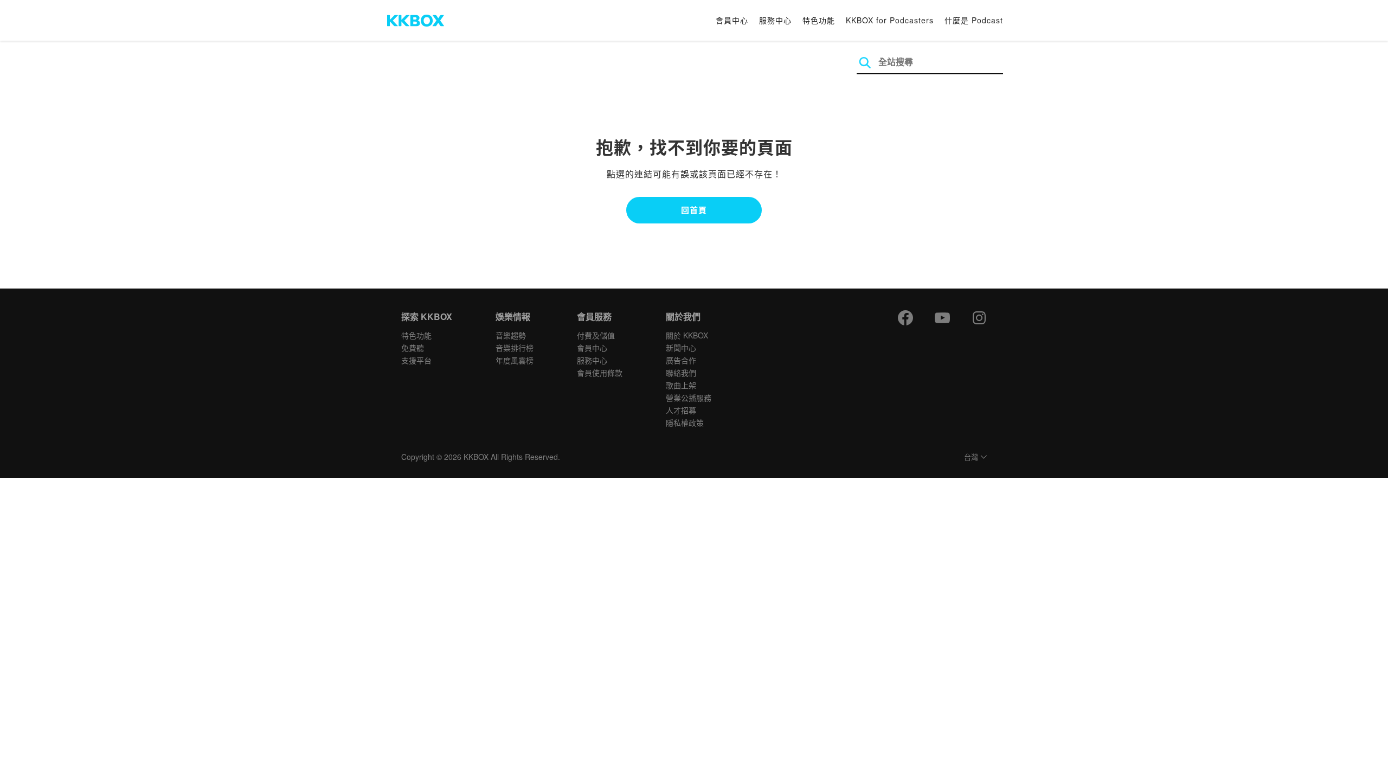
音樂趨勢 (511, 335)
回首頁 (694, 210)
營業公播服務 (688, 397)
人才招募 (681, 410)
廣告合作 (681, 360)
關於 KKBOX (687, 335)
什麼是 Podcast (973, 20)
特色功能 (818, 20)
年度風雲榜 (515, 360)
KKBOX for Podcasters (890, 20)
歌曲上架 (681, 385)
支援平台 (416, 360)
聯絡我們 (681, 372)
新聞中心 (681, 347)
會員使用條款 (599, 372)
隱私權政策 (685, 422)
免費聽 (412, 347)
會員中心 (732, 20)
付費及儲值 (596, 335)
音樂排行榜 (515, 347)
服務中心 (775, 20)
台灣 (971, 457)
